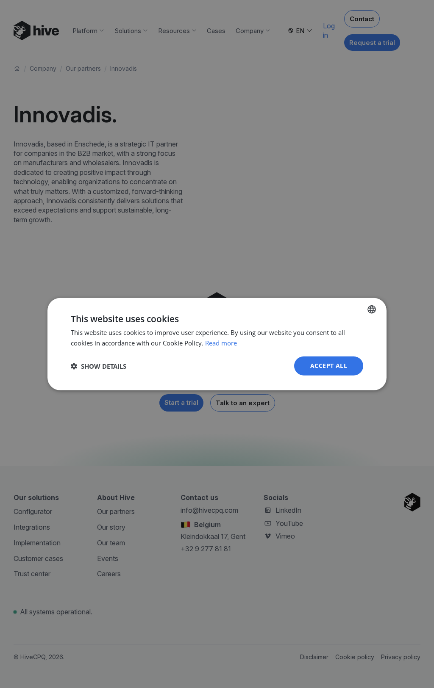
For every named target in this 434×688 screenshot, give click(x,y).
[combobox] (371, 309)
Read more (221, 342)
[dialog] (217, 344)
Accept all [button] (328, 366)
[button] (98, 365)
